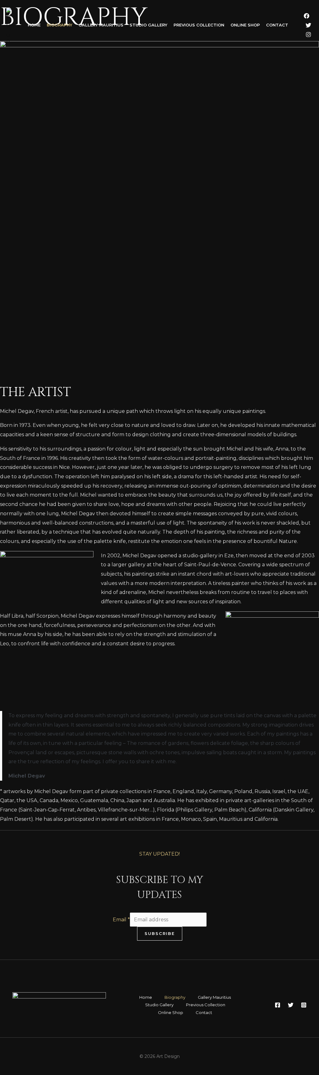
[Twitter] (308, 25)
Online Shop (245, 24)
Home (34, 24)
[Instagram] (308, 34)
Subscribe (160, 933)
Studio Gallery (148, 24)
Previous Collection (199, 24)
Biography (59, 24)
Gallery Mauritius (101, 24)
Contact (277, 24)
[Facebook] (306, 16)
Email (121, 920)
